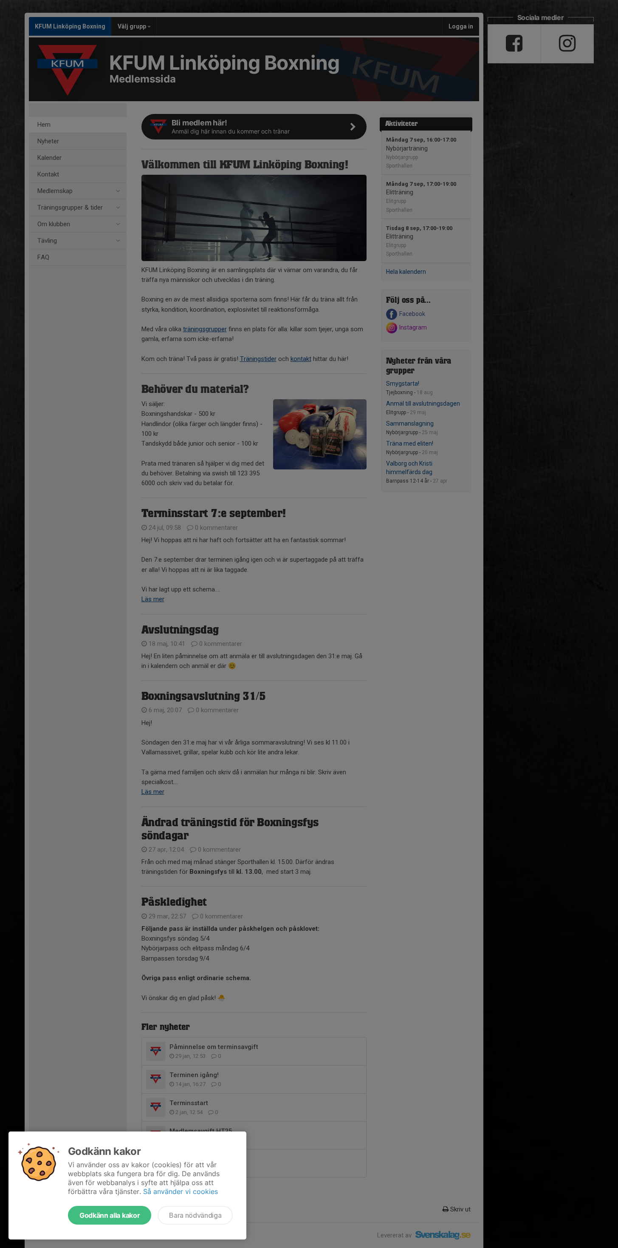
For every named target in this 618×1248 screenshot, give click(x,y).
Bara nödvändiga (195, 1215)
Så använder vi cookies (180, 1191)
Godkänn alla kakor (109, 1215)
